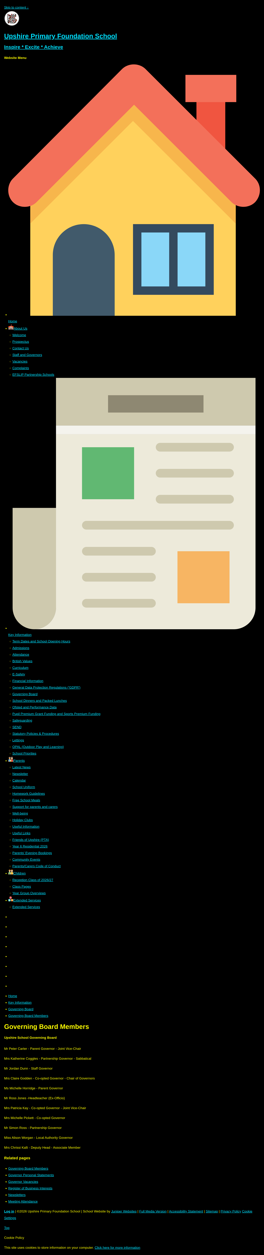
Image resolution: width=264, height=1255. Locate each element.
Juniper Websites (124, 1211)
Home (12, 996)
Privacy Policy (231, 1211)
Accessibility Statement (186, 1211)
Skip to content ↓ (16, 7)
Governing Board (20, 1009)
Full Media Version (153, 1211)
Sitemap (212, 1211)
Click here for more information (117, 1247)
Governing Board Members (28, 1016)
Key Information (20, 1002)
